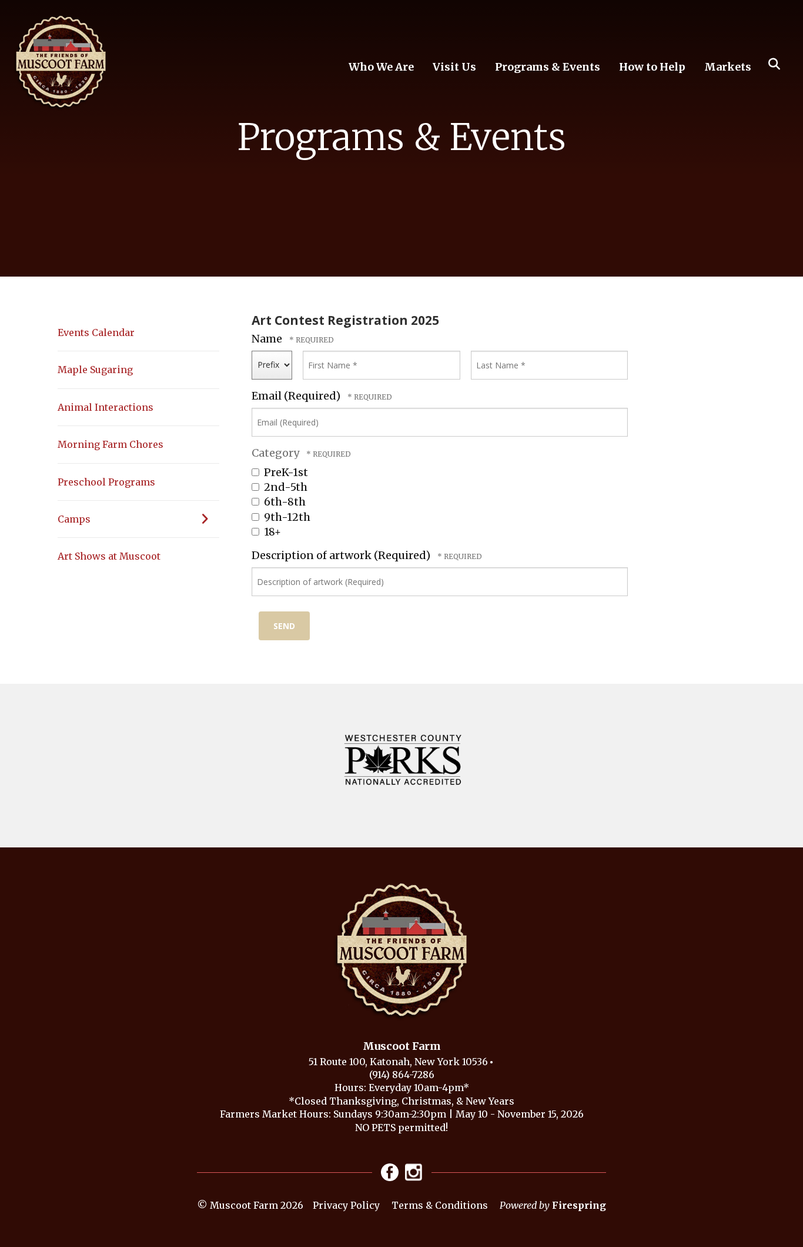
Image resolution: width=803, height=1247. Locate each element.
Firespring (579, 1205)
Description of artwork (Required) (342, 555)
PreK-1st (285, 472)
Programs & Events (547, 67)
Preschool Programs (106, 482)
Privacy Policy (346, 1205)
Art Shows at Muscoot (109, 556)
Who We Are (381, 67)
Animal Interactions (105, 407)
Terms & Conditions (440, 1205)
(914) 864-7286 (401, 1074)
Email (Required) (297, 396)
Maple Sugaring (95, 369)
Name (268, 338)
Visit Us (454, 67)
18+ (271, 531)
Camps (74, 519)
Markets (727, 67)
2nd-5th (284, 487)
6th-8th (284, 501)
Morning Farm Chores (110, 444)
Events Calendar (96, 332)
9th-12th (286, 517)
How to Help (652, 67)
